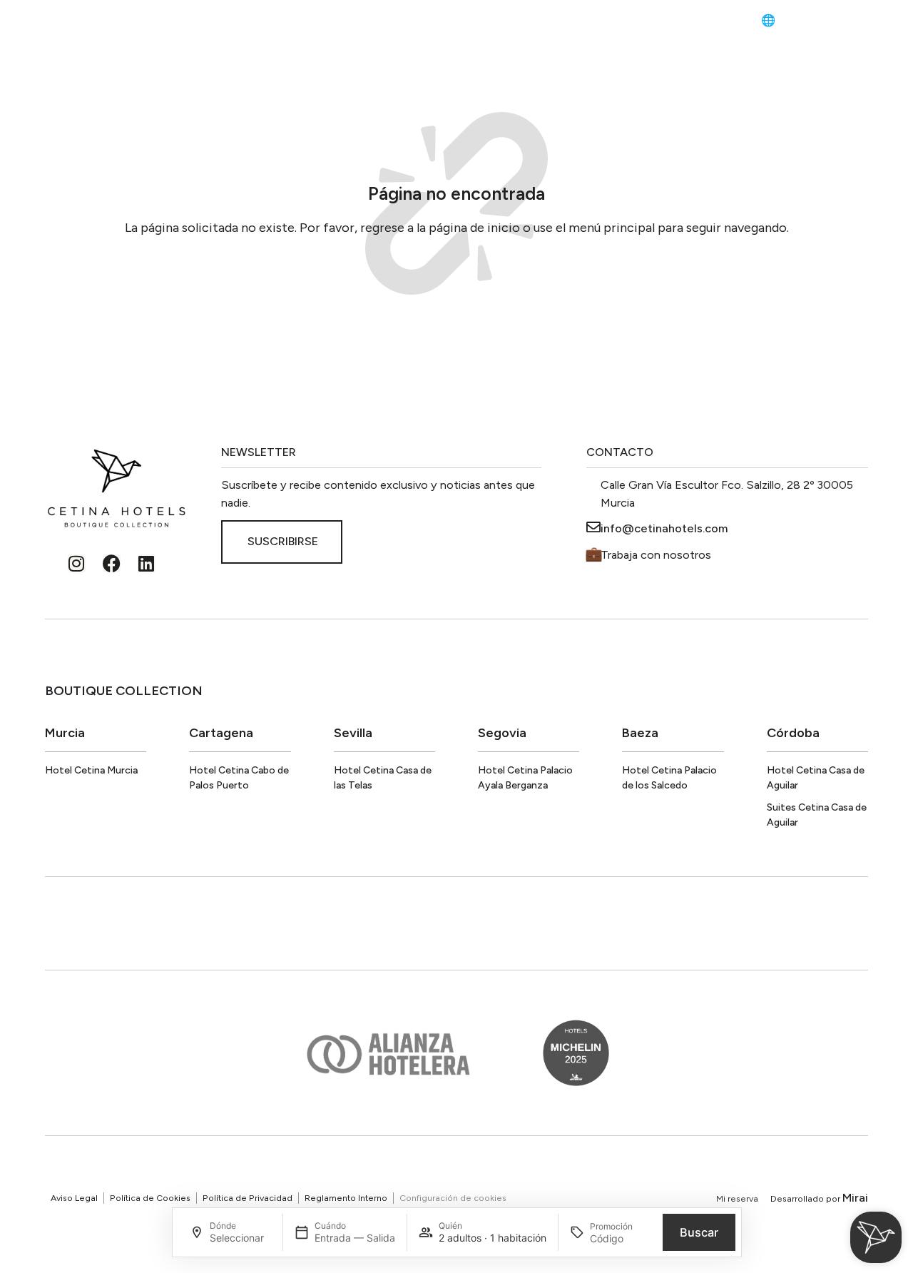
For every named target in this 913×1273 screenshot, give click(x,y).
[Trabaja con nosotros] (593, 554)
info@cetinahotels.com (664, 528)
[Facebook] (112, 563)
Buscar (699, 1232)
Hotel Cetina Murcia (91, 770)
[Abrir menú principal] (39, 22)
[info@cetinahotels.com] (593, 527)
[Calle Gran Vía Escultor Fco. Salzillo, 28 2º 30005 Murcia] (593, 484)
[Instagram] (77, 563)
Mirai (855, 1197)
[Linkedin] (146, 563)
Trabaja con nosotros (656, 555)
